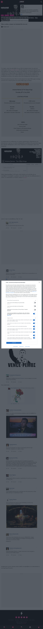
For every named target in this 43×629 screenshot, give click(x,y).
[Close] (40, 283)
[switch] (34, 302)
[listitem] (21, 300)
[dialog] (21, 314)
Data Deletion (15, 346)
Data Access (21, 346)
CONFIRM (14, 342)
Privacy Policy (27, 346)
